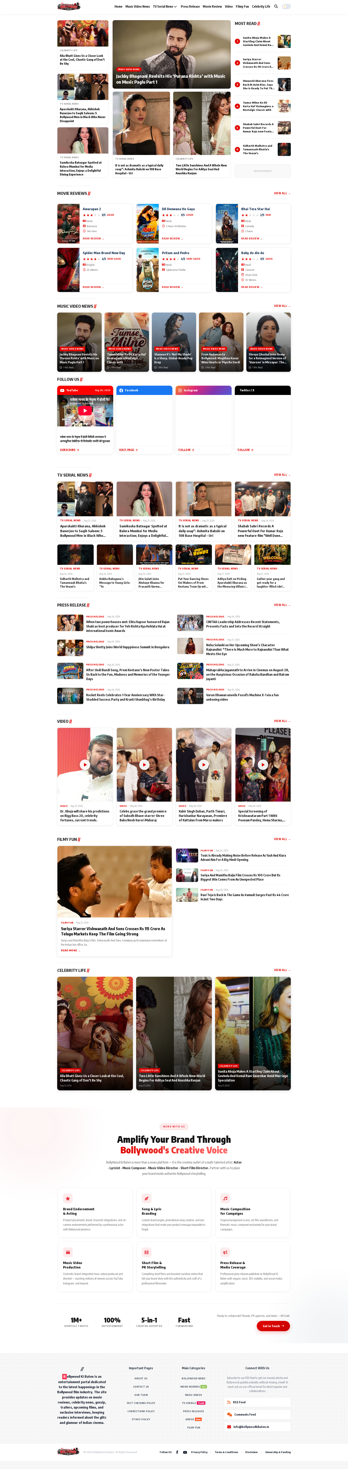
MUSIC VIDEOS (193, 1394)
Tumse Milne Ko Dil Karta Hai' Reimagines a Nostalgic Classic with (258, 106)
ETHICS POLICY (141, 1419)
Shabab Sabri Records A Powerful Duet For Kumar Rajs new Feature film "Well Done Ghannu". (258, 131)
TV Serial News (163, 6)
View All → (282, 193)
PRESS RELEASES (193, 1411)
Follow (184, 449)
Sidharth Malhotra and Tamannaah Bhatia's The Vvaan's (257, 149)
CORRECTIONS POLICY (140, 1411)
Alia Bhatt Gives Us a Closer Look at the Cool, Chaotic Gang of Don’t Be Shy (82, 59)
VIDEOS (189, 1419)
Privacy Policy (199, 1452)
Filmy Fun (242, 6)
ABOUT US (141, 1378)
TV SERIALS (189, 1403)
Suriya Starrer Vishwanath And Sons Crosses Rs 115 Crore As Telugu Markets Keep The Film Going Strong (257, 67)
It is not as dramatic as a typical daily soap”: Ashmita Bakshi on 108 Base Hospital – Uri (139, 169)
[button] (286, 6)
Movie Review (212, 6)
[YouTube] (185, 1452)
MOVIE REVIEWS (190, 1386)
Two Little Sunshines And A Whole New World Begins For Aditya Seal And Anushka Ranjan (201, 169)
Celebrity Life (261, 6)
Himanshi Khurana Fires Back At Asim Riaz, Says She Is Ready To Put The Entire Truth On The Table (258, 88)
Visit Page (126, 449)
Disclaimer (251, 1452)
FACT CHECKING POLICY (141, 1403)
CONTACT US (141, 1386)
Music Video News (137, 6)
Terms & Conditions (226, 1452)
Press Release (190, 6)
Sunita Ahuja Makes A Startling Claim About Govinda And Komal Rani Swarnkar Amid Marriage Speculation (258, 45)
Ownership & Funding (278, 1452)
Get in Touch (271, 1326)
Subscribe (68, 449)
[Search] (276, 6)
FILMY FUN (193, 1427)
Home (118, 6)
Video (229, 6)
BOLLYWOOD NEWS (193, 1378)
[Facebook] (177, 1452)
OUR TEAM (141, 1394)
